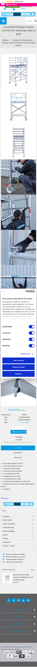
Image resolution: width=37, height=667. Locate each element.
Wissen (32, 570)
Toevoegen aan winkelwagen (20, 432)
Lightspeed (4, 649)
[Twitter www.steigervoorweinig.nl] (14, 600)
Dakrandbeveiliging (9, 531)
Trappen (5, 538)
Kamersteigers (7, 520)
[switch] (32, 333)
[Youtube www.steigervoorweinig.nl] (23, 600)
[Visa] (28, 656)
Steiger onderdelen (9, 524)
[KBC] (31, 652)
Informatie (18, 448)
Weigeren (18, 374)
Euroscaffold (24, 422)
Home (7, 40)
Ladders (5, 535)
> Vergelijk (18, 440)
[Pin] (18, 652)
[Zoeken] (35, 20)
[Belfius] (25, 652)
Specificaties (18, 452)
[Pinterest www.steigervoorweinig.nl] (18, 600)
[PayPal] (9, 656)
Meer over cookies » (26, 6)
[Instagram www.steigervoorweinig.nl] (28, 600)
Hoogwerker (7, 542)
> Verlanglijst (18, 437)
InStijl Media (16, 649)
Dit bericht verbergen (12, 6)
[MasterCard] (21, 656)
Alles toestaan (18, 360)
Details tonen (25, 354)
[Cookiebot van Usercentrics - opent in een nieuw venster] (26, 291)
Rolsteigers (6, 516)
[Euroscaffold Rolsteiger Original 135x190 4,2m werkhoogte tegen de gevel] (7, 578)
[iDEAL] (12, 652)
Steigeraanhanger (8, 527)
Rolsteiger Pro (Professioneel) (22, 40)
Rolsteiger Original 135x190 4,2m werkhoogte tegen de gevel (23, 577)
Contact (23, 9)
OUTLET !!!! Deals (9, 546)
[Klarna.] (15, 656)
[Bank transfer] (6, 652)
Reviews (18, 457)
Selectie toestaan (18, 367)
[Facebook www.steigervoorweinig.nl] (9, 600)
